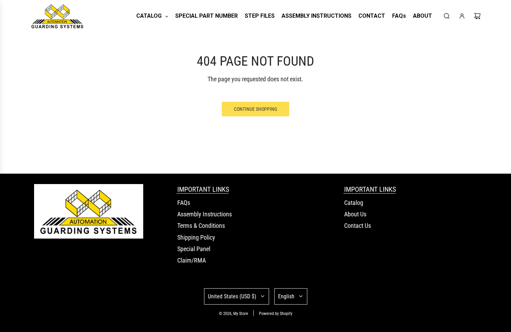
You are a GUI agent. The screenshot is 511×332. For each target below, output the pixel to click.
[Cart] (477, 16)
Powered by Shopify (275, 313)
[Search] (446, 16)
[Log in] (462, 16)
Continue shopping (255, 109)
